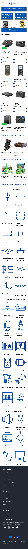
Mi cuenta (5, 495)
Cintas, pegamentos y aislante (7, 335)
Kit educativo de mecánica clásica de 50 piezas (7, 178)
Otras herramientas (19, 407)
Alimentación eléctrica (20, 428)
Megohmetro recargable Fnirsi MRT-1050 (20, 128)
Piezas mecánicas (7, 387)
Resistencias (19, 277)
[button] (2, 3)
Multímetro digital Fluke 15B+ (7, 78)
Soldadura (19, 387)
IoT (6, 464)
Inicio (4, 504)
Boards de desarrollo (20, 316)
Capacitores (6, 223)
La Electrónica (12, 539)
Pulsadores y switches (20, 259)
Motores (19, 371)
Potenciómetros (7, 259)
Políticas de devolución (9, 482)
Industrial (6, 406)
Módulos (6, 354)
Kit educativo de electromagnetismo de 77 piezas (20, 178)
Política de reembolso (8, 543)
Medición (6, 371)
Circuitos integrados (20, 224)
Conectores (6, 242)
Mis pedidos (6, 498)
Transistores (6, 294)
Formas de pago (7, 476)
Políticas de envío (7, 479)
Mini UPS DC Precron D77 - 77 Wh (7, 102)
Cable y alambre (20, 205)
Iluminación (19, 446)
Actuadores (6, 315)
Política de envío (22, 541)
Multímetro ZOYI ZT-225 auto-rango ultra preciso (20, 78)
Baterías (6, 205)
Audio (7, 427)
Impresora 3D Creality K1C (6, 128)
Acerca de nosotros (8, 473)
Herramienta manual (20, 335)
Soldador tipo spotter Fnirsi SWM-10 (6, 153)
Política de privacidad (12, 541)
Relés (6, 277)
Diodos (19, 242)
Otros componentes (19, 295)
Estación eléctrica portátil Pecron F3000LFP (18, 103)
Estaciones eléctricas (7, 447)
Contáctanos (6, 514)
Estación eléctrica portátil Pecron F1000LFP (20, 52)
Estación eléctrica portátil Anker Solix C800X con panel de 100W (7, 53)
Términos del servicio (15, 546)
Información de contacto (20, 543)
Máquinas (19, 354)
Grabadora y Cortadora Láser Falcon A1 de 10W (20, 153)
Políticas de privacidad (9, 485)
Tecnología (19, 464)
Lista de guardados (8, 501)
